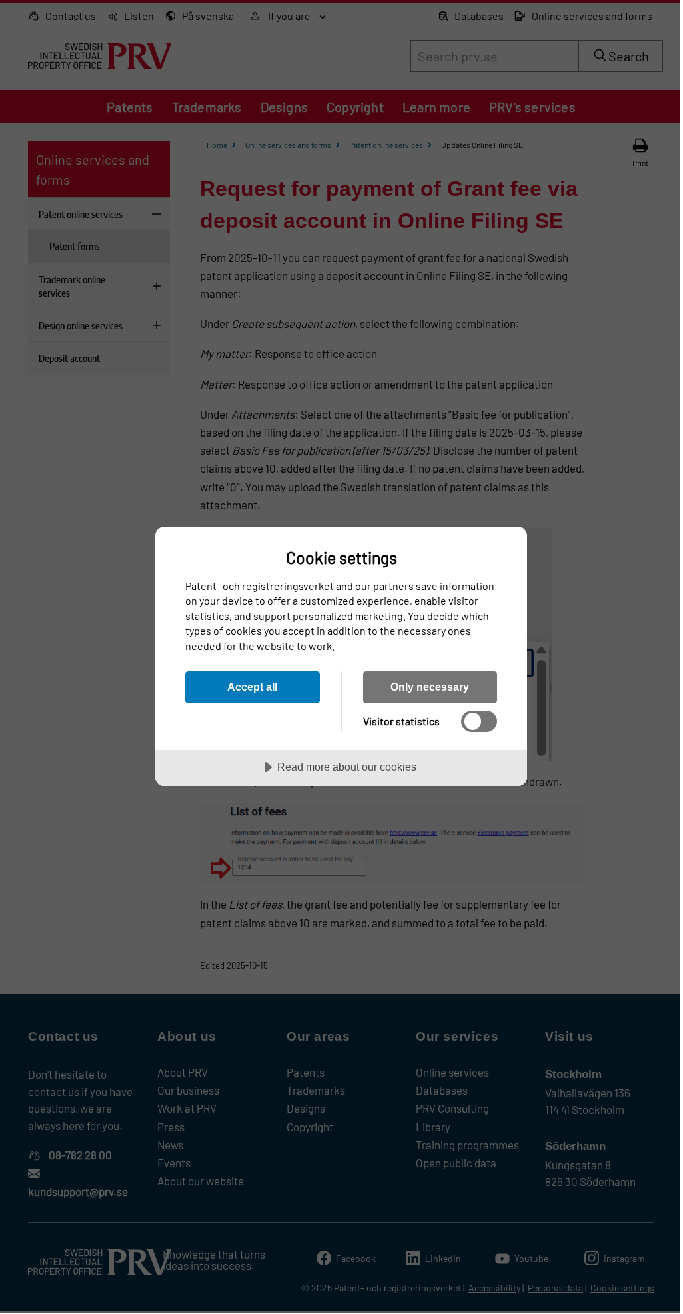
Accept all (252, 687)
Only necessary (429, 687)
